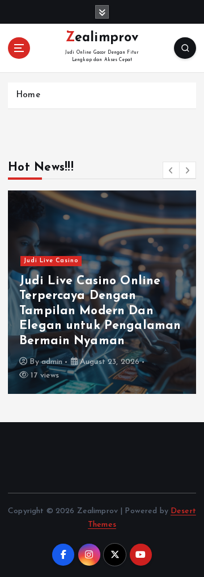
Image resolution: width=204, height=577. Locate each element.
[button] (171, 170)
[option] (102, 292)
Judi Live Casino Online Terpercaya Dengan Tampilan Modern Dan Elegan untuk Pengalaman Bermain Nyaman (100, 311)
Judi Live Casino (51, 261)
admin (52, 362)
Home (28, 95)
